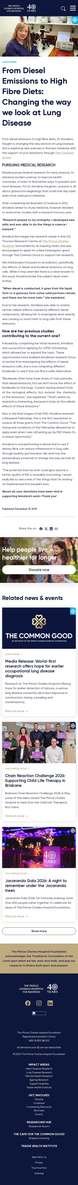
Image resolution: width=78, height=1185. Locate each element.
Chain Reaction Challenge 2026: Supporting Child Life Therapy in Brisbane (35, 780)
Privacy (39, 1162)
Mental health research (39, 1076)
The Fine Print (39, 1168)
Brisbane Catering (39, 1138)
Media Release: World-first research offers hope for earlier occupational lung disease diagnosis (34, 668)
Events (39, 1114)
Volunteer (39, 1110)
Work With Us (39, 1157)
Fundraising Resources (39, 1107)
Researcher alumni (39, 1126)
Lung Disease (9, 62)
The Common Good (16, 769)
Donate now (39, 570)
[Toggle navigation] (73, 8)
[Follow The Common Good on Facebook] (28, 1002)
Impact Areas (39, 1064)
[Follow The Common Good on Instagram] (39, 1002)
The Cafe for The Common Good (39, 1134)
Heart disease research (39, 1068)
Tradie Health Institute (39, 1087)
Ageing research (39, 1080)
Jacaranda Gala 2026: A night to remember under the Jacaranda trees (36, 886)
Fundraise (39, 1103)
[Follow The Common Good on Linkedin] (50, 1002)
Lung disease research (39, 1072)
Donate (39, 1099)
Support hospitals (39, 1083)
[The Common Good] (20, 8)
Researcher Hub (39, 1122)
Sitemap (39, 1173)
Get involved (39, 1095)
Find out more (15, 711)
